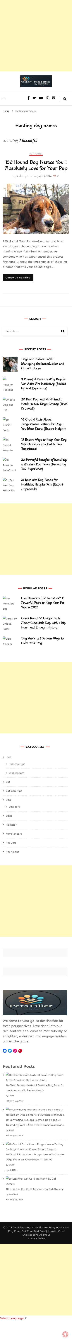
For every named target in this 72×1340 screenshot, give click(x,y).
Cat (8, 781)
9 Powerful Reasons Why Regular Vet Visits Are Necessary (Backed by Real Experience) (43, 383)
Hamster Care (55, 1231)
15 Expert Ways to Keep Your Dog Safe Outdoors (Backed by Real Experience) (44, 444)
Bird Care (39, 1231)
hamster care (14, 833)
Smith (19, 176)
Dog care (14, 806)
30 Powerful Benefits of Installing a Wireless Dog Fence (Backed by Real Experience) (44, 464)
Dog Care (14, 1231)
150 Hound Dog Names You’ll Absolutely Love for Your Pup (36, 165)
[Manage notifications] (65, 1334)
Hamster (11, 824)
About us (44, 1234)
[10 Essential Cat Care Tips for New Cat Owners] (35, 1181)
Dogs (9, 815)
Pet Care (11, 842)
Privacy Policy (36, 1238)
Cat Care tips (14, 790)
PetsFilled (19, 1227)
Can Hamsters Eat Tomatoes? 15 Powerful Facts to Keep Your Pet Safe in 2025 (42, 602)
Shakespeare (16, 773)
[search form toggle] (64, 99)
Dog (8, 799)
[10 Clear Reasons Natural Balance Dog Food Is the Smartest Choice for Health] (35, 1078)
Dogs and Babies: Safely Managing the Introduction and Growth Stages (42, 363)
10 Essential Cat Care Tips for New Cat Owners (34, 1189)
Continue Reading (18, 277)
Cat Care (27, 1231)
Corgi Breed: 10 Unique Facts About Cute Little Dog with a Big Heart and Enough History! (43, 622)
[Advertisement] (36, 35)
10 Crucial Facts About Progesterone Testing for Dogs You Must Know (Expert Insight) (43, 424)
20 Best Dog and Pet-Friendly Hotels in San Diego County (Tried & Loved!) (44, 403)
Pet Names (36, 153)
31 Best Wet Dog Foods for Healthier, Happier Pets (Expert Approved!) (42, 484)
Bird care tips (17, 764)
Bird (8, 757)
